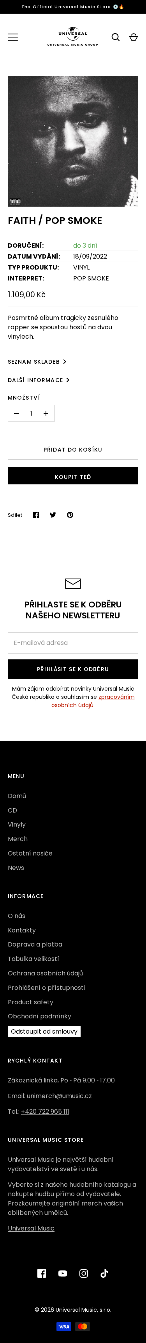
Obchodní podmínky (39, 1016)
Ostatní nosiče (30, 853)
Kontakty (22, 930)
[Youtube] (62, 1273)
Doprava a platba (35, 944)
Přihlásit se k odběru (73, 669)
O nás (16, 915)
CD (12, 810)
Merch (18, 838)
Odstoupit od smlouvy (44, 1031)
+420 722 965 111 (45, 1111)
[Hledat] (115, 37)
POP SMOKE (91, 278)
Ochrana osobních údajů (45, 973)
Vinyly (17, 824)
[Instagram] (83, 1273)
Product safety (30, 1002)
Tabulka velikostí (33, 958)
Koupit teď (73, 477)
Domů (17, 795)
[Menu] (12, 37)
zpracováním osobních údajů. (93, 701)
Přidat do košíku (73, 450)
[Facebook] (41, 1273)
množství (24, 398)
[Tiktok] (104, 1273)
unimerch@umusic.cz (59, 1095)
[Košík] (133, 37)
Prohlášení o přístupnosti (46, 987)
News (16, 867)
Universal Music (31, 1228)
